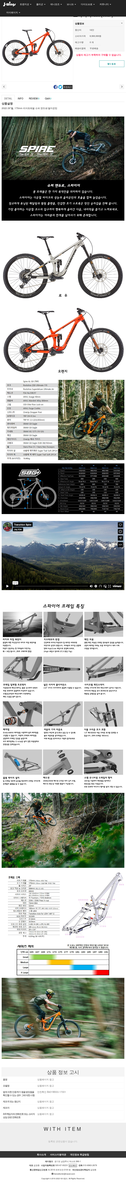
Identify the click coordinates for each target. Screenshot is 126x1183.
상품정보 (79, 23)
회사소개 (41, 1154)
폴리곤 (40, 4)
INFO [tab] (20, 98)
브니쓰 (70, 4)
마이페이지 (12, 12)
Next (68, 46)
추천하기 (67, 87)
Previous (6, 46)
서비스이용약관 (58, 1154)
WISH (111, 64)
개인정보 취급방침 (79, 1154)
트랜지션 (25, 4)
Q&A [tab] (48, 98)
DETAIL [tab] (8, 98)
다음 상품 (121, 86)
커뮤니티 (104, 4)
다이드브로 (87, 4)
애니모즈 (55, 4)
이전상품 (4, 86)
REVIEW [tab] (34, 98)
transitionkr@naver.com (64, 1173)
